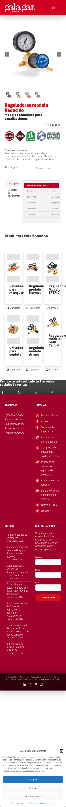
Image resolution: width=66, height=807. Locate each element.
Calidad (45, 510)
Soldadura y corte (14, 415)
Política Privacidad (38, 677)
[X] (19, 392)
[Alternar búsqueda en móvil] (53, 8)
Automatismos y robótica (50, 482)
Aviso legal (50, 803)
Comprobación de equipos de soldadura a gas (50, 451)
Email (38, 570)
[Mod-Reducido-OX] (33, 54)
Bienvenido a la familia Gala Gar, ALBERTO (15, 647)
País (37, 582)
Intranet (41, 679)
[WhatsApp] (52, 392)
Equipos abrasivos (15, 432)
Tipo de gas (11, 167)
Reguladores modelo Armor (39, 351)
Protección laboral (14, 428)
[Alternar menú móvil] (59, 8)
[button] (61, 751)
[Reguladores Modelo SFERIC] (52, 268)
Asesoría (45, 421)
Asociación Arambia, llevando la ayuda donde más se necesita (17, 552)
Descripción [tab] (13, 183)
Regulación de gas (15, 424)
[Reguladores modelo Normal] (33, 268)
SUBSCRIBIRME (48, 597)
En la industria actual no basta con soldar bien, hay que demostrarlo (17, 589)
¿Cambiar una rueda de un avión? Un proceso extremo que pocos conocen (17, 630)
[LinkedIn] (36, 392)
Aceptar (33, 779)
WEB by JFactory (52, 679)
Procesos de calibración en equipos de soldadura (48, 468)
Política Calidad (53, 677)
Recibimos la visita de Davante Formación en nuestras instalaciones (16, 609)
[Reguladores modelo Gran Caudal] (52, 323)
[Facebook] (3, 392)
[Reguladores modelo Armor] (33, 329)
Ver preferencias (33, 796)
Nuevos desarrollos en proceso (16, 536)
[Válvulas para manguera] (13, 268)
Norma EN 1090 (49, 504)
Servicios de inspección (47, 429)
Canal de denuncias (28, 679)
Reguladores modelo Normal (39, 289)
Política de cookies (18, 803)
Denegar (33, 788)
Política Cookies (12, 679)
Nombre (39, 557)
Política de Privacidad (36, 803)
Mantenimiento (49, 415)
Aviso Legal (24, 677)
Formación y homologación (49, 439)
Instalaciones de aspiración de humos (50, 495)
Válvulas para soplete (16, 351)
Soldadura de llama (15, 419)
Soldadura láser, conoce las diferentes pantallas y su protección (17, 570)
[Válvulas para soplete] (13, 329)
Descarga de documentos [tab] (13, 192)
